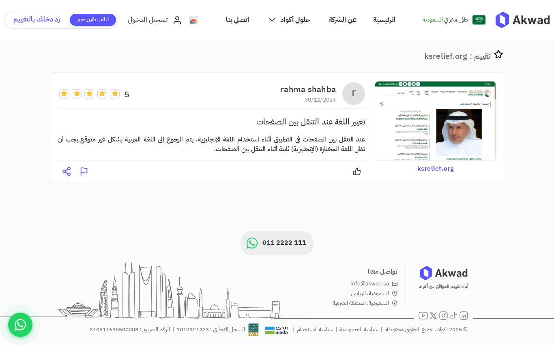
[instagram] (443, 316)
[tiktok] (454, 316)
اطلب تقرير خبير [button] (93, 19)
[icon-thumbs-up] (357, 171)
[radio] (115, 93)
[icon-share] (66, 171)
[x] (433, 316)
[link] (522, 20)
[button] (288, 19)
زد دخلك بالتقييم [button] (36, 19)
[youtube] (423, 316)
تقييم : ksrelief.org (457, 56)
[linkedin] (464, 316)
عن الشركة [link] (343, 20)
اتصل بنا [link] (237, 20)
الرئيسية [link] (384, 20)
